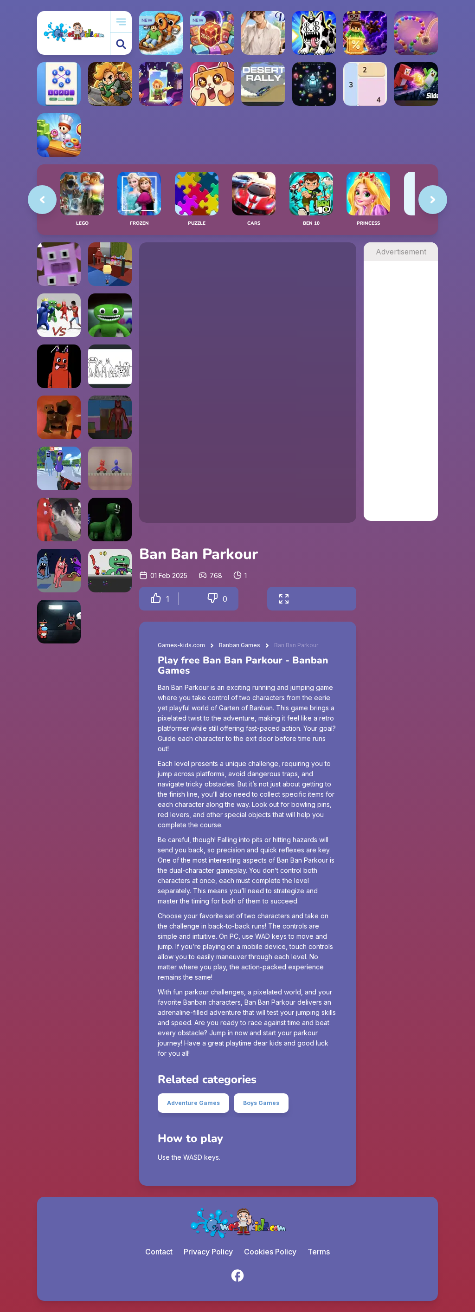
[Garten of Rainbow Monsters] (59, 315)
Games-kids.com (181, 645)
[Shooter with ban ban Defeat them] (59, 468)
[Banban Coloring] (110, 366)
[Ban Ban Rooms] (110, 468)
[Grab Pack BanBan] (59, 570)
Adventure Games (193, 1102)
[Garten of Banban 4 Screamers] (59, 264)
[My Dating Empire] (263, 33)
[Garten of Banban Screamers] (59, 417)
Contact (159, 1251)
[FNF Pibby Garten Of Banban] (110, 519)
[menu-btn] (121, 22)
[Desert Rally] (263, 84)
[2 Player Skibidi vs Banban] (59, 519)
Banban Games (239, 645)
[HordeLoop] (314, 84)
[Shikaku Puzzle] (365, 84)
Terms (319, 1251)
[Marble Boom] (416, 33)
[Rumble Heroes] (161, 84)
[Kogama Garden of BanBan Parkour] (110, 264)
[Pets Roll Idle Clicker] (212, 84)
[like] (155, 598)
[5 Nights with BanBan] (110, 315)
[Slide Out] (416, 84)
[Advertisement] (401, 400)
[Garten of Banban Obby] (110, 570)
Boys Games (261, 1102)
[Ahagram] (59, 84)
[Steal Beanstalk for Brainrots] (110, 84)
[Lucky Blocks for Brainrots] (365, 33)
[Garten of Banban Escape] (110, 417)
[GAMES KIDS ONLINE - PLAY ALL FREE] (73, 33)
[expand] (283, 598)
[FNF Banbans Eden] (59, 366)
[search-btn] (121, 44)
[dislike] (212, 598)
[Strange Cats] (314, 33)
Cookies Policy (270, 1251)
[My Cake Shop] (59, 135)
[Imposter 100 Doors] (59, 621)
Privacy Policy (208, 1251)
